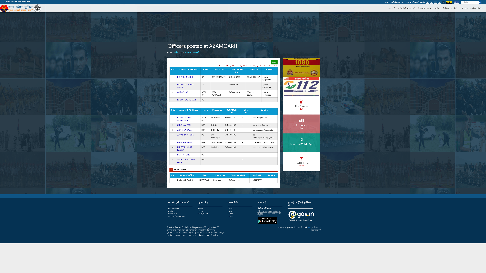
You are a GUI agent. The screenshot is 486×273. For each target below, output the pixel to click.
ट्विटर (230, 211)
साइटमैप (422, 2)
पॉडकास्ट (231, 216)
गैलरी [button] (455, 8)
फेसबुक (230, 208)
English (448, 2)
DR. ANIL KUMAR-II (185, 77)
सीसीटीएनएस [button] (447, 8)
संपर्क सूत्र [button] (463, 8)
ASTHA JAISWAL (184, 130)
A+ (435, 2)
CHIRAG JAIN (182, 92)
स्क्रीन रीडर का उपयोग (397, 2)
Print (274, 62)
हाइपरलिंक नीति (213, 227)
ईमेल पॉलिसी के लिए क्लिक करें (299, 221)
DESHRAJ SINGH (184, 155)
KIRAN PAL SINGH (184, 142)
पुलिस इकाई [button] (421, 8)
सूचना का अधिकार (173, 208)
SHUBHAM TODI (184, 125)
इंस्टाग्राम (230, 214)
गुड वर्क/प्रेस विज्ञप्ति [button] (476, 8)
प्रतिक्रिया (200, 211)
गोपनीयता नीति (201, 227)
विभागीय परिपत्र (172, 211)
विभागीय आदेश (173, 214)
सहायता (200, 208)
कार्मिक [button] (437, 8)
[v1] (480, 2)
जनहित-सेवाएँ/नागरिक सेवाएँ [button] (406, 8)
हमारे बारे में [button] (392, 8)
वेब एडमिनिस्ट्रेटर (204, 235)
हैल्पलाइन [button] (429, 8)
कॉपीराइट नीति (189, 227)
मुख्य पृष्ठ (169, 52)
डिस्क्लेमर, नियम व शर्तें (175, 227)
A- (427, 2)
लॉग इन (456, 2)
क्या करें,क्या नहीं (203, 214)
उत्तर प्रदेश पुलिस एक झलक (176, 216)
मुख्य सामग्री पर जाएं (413, 2)
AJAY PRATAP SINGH (186, 135)
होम (387, 2)
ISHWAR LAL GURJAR (186, 100)
